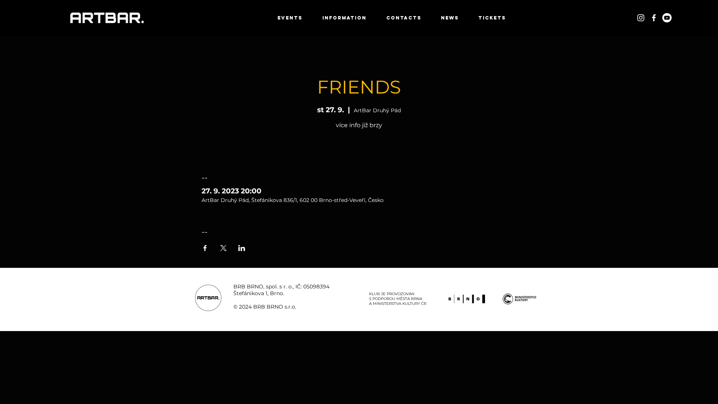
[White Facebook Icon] (654, 17)
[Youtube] (667, 17)
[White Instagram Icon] (640, 17)
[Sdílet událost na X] (223, 248)
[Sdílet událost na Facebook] (205, 248)
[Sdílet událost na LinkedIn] (241, 248)
